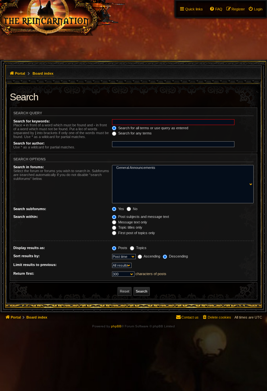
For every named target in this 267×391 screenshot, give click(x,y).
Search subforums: (29, 209)
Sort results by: (26, 256)
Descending (178, 256)
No (134, 209)
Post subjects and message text (143, 217)
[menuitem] (255, 9)
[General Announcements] (181, 168)
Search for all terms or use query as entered (152, 128)
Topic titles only (129, 227)
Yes (120, 209)
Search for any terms (134, 133)
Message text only (132, 222)
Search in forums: (28, 167)
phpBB (116, 326)
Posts (122, 248)
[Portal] (69, 18)
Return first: (23, 273)
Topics (141, 248)
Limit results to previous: (35, 265)
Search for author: (29, 143)
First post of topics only (136, 233)
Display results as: (29, 248)
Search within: (25, 217)
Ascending (151, 256)
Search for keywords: (31, 121)
